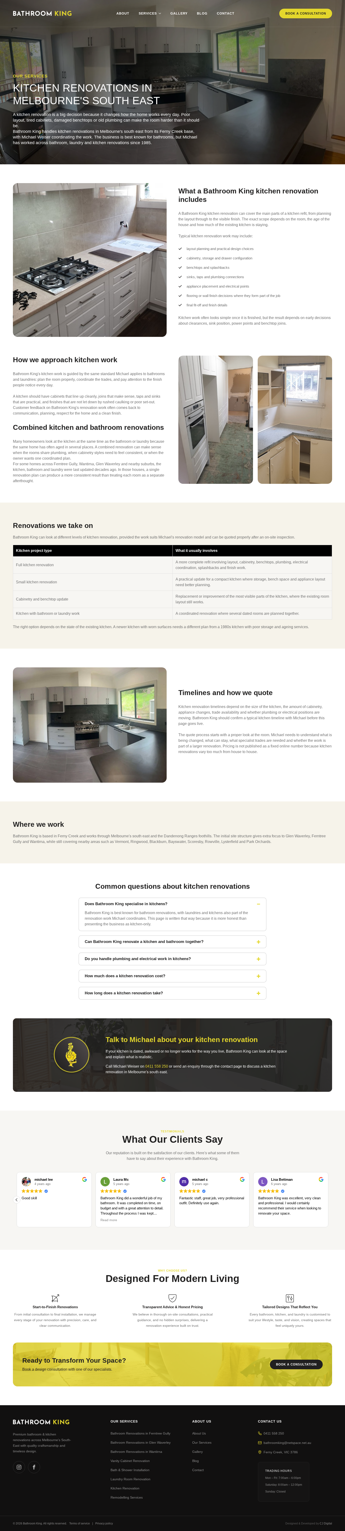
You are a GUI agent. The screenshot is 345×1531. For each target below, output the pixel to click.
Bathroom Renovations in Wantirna (136, 1452)
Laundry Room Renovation (130, 1479)
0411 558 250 (156, 1066)
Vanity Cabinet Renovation (130, 1461)
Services (148, 13)
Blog (202, 13)
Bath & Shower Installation (130, 1470)
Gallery (179, 13)
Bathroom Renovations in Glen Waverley (141, 1442)
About (122, 13)
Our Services (201, 1442)
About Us (199, 1433)
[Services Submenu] (159, 13)
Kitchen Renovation (125, 1488)
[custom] (19, 1467)
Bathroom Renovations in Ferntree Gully (140, 1433)
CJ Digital (326, 1523)
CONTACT (225, 13)
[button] (328, 1199)
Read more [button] (30, 1220)
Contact (198, 1470)
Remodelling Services (127, 1497)
